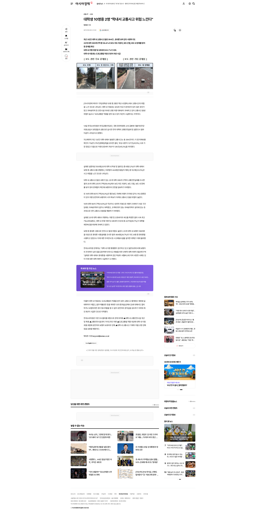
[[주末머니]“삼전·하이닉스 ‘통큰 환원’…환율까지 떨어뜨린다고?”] (169, 324)
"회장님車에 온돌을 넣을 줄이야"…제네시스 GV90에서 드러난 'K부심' (100, 448)
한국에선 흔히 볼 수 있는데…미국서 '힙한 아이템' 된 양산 (175, 456)
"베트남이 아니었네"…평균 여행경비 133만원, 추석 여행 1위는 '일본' (175, 474)
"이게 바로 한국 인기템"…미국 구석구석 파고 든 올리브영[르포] (125, 273)
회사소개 (73, 494)
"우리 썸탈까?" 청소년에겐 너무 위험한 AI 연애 (100, 473)
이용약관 (132, 494)
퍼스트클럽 (96, 494)
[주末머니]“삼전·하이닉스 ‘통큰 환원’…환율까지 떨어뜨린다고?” (185, 321)
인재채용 (89, 494)
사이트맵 (145, 494)
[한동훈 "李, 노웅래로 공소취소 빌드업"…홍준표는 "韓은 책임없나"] (169, 342)
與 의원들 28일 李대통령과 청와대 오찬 (146, 448)
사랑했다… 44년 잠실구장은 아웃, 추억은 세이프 (100, 460)
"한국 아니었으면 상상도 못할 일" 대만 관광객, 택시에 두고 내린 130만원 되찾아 (128, 277)
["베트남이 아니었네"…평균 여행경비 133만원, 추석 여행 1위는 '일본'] (190, 476)
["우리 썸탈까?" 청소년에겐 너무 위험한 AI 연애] (79, 478)
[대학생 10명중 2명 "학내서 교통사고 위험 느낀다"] (114, 73)
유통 (91, 14)
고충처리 (139, 494)
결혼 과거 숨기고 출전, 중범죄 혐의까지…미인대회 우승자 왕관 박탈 (126, 282)
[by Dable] (155, 405)
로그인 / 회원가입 (184, 3)
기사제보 (110, 494)
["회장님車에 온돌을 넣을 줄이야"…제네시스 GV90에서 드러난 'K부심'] (79, 453)
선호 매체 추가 (105, 30)
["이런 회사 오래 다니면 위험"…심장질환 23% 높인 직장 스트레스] (169, 315)
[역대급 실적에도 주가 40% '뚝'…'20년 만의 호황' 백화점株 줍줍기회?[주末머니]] (169, 306)
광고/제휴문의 (81, 494)
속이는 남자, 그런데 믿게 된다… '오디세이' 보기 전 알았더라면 (100, 436)
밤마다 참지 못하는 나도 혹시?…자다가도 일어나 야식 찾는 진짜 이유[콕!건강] (175, 465)
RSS (115, 494)
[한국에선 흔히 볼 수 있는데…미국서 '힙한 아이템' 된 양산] (190, 458)
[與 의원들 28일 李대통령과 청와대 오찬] (125, 453)
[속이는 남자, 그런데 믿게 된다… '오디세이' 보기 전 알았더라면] (79, 441)
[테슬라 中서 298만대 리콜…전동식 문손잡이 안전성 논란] (169, 333)
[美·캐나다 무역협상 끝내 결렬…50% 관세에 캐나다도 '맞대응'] (125, 465)
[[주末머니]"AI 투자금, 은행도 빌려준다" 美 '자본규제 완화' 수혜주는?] (125, 478)
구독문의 (103, 494)
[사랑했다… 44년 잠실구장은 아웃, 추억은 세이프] (79, 465)
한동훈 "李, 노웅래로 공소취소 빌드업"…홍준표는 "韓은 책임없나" (185, 339)
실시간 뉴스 (100, 3)
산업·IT (86, 14)
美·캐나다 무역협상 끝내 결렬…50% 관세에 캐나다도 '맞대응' (147, 460)
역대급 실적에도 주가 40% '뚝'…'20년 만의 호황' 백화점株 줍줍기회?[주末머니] (185, 303)
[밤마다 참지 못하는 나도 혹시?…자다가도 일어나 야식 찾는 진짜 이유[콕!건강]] (190, 467)
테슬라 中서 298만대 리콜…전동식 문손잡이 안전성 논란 (185, 330)
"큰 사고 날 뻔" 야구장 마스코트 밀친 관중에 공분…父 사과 (124, 286)
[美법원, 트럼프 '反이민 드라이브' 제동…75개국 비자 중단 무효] (125, 441)
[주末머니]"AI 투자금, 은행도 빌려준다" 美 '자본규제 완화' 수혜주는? (146, 473)
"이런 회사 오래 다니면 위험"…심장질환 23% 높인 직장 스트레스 (185, 312)
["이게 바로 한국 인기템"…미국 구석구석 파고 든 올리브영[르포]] (190, 449)
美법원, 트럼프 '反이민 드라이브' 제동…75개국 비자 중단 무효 (146, 436)
